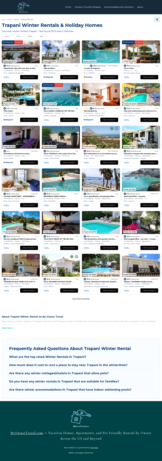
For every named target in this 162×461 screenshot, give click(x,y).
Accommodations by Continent (119, 7)
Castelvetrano (88, 286)
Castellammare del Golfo (16, 73)
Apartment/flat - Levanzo (134, 196)
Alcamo (11, 115)
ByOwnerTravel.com (27, 433)
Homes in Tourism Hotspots (88, 7)
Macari (138, 73)
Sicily (5, 73)
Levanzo (131, 201)
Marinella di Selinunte (101, 286)
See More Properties (81, 299)
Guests (30, 36)
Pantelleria (52, 201)
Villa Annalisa (49, 68)
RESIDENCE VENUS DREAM (54, 196)
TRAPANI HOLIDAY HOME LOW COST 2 (19, 282)
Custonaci (92, 158)
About (140, 7)
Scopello (143, 158)
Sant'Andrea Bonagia (18, 244)
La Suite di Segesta (92, 68)
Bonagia (53, 115)
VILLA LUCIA (129, 68)
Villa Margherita (90, 111)
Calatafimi (92, 73)
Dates (7, 36)
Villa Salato (8, 111)
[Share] (157, 19)
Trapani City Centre (16, 286)
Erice (45, 73)
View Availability (29, 77)
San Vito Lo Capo (129, 73)
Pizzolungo (52, 73)
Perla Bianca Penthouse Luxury (17, 154)
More (41, 36)
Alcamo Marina (55, 158)
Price (18, 36)
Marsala (91, 201)
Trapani (11, 158)
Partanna (132, 115)
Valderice (46, 115)
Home (68, 7)
